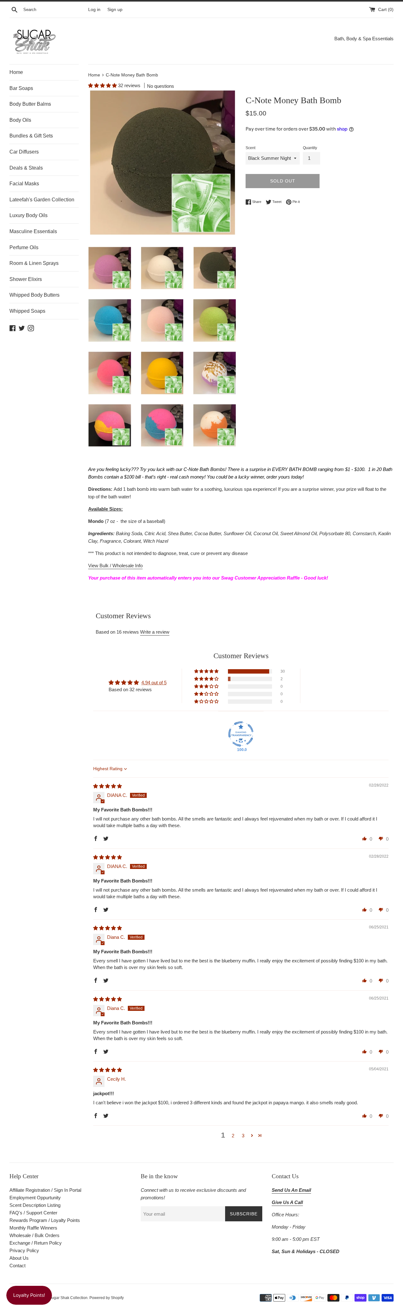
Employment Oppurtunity (35, 1197)
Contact (17, 1265)
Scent (250, 148)
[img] (107, 786)
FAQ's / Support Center (33, 1212)
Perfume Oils (23, 247)
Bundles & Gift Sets (31, 135)
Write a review (154, 632)
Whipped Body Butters (34, 295)
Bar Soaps (21, 88)
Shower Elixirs (25, 279)
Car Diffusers (24, 151)
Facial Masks (24, 183)
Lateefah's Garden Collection (41, 199)
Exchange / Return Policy (35, 1243)
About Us (19, 1258)
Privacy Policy (24, 1250)
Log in (94, 9)
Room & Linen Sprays (34, 263)
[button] (103, 85)
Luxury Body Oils (28, 215)
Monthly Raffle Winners (33, 1227)
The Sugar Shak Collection (65, 1298)
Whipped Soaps (27, 311)
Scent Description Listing (34, 1205)
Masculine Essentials (33, 231)
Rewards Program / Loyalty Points (44, 1220)
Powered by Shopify (106, 1298)
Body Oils (20, 120)
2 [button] (233, 1135)
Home (16, 72)
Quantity (310, 148)
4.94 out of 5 (154, 682)
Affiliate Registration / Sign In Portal (45, 1190)
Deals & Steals (26, 168)
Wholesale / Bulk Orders (34, 1235)
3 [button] (243, 1135)
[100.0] (240, 734)
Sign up (114, 9)
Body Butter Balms (30, 104)
